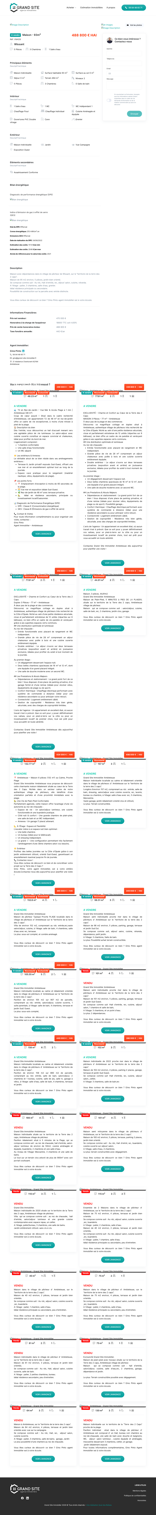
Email (109, 69)
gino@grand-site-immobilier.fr (24, 358)
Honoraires (141, 1500)
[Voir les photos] (123, 27)
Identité (109, 49)
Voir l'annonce (43, 534)
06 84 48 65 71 (135, 7)
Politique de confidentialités (135, 1496)
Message (110, 79)
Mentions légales (139, 1491)
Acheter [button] (70, 7)
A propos (111, 7)
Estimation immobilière (91, 7)
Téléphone (110, 59)
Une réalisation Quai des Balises (99, 1505)
